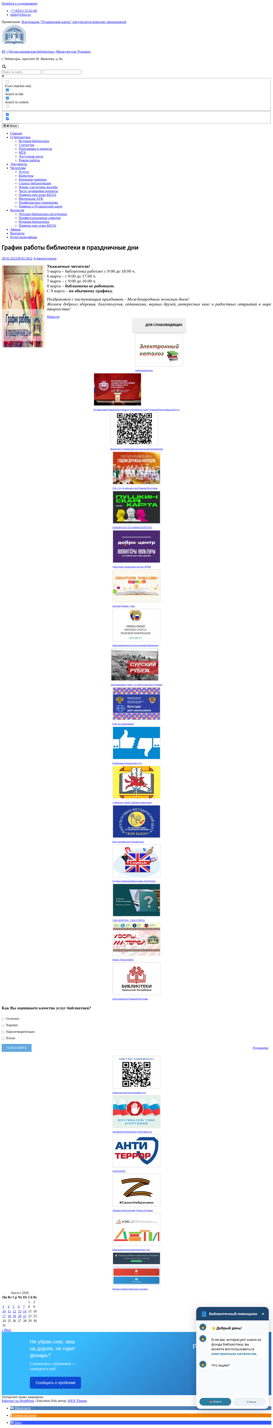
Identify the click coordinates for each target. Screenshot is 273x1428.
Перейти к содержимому (20, 3)
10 (4, 1311)
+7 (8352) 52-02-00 (23, 11)
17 (4, 1316)
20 (19, 1316)
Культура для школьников (123, 724)
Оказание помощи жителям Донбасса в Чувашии (132, 1210)
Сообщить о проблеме (56, 1383)
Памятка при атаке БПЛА (37, 195)
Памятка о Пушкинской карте (40, 206)
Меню (13, 125)
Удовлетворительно (20, 1031)
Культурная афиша (23, 237)
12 (14, 1311)
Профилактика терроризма (38, 202)
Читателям (18, 168)
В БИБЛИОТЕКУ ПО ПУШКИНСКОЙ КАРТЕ (132, 527)
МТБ (22, 152)
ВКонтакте (22, 1408)
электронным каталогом (233, 1353)
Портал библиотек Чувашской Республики (130, 999)
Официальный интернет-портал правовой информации (135, 645)
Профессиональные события (39, 218)
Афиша (15, 229)
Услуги (24, 172)
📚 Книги (215, 1401)
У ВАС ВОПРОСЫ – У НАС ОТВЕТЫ (128, 920)
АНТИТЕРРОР (118, 1171)
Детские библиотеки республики (43, 214)
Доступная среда (31, 156)
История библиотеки (34, 141)
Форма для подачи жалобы (38, 187)
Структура (26, 145)
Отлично (12, 1018)
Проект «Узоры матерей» (123, 960)
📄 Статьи (249, 1402)
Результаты (260, 1047)
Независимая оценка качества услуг (127, 763)
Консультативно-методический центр (128, 842)
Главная (16, 133)
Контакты (17, 233)
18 (9, 1316)
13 (19, 1311)
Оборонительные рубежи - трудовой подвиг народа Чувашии (136, 685)
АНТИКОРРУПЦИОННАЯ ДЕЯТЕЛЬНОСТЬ (132, 1132)
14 (24, 1311)
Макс (18, 1422)
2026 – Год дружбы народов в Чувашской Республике (134, 488)
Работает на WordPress (18, 1401)
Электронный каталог (144, 370)
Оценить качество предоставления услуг (129, 1093)
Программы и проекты (35, 149)
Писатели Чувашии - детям (123, 606)
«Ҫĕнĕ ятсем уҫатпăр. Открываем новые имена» (132, 802)
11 (9, 1311)
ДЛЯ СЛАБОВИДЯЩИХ (163, 325)
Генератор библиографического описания (130, 1289)
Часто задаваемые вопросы (38, 191)
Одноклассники (24, 1415)
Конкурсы (26, 175)
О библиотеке (20, 137)
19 (14, 1316)
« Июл (6, 1330)
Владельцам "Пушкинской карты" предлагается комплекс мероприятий (74, 22)
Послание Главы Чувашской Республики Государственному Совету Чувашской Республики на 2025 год (136, 410)
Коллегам (17, 210)
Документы (18, 164)
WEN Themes (77, 1401)
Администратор (45, 258)
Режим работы (29, 160)
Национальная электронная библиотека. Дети (131, 1250)
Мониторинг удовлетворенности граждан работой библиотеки (136, 449)
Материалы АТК (31, 198)
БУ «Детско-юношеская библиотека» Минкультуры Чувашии (46, 51)
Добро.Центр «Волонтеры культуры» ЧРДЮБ (131, 567)
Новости (53, 317)
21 (24, 1316)
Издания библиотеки (34, 222)
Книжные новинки (33, 179)
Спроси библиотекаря (35, 183)
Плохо (10, 1038)
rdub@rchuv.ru (20, 14)
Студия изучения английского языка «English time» (134, 881)
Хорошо (11, 1025)
